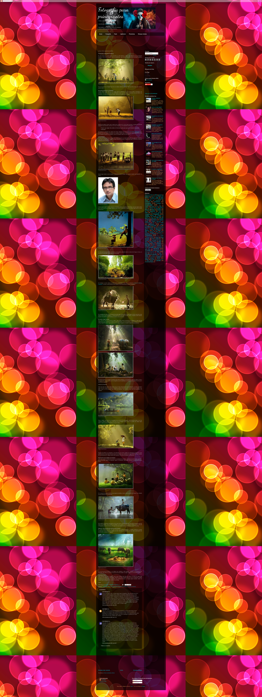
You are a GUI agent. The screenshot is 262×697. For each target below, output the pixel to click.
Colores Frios (148, 200)
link (106, 204)
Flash (115, 34)
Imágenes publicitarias (156, 221)
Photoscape (160, 233)
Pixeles (161, 235)
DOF (161, 206)
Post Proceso (118, 586)
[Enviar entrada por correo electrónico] (123, 584)
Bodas (162, 197)
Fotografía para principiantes (113, 12)
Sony (146, 247)
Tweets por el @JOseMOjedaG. (151, 93)
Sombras (153, 246)
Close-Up (159, 199)
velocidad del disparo (149, 261)
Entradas (135, 680)
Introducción (147, 222)
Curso (146, 206)
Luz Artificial (148, 226)
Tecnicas (134, 586)
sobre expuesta (150, 260)
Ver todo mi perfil (103, 681)
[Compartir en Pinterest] (130, 584)
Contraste (158, 203)
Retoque (130, 586)
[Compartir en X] (128, 584)
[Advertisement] (120, 659)
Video (161, 254)
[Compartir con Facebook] (129, 584)
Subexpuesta (159, 247)
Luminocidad (153, 225)
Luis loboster (105, 591)
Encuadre (158, 208)
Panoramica (159, 232)
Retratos (159, 243)
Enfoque (147, 210)
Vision (146, 255)
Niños (146, 231)
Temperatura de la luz (157, 250)
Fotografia (147, 214)
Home (100, 34)
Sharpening (147, 246)
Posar (152, 237)
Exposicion (152, 211)
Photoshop (132, 34)
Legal (158, 222)
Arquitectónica (148, 196)
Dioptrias (146, 207)
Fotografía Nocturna (149, 215)
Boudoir (148, 198)
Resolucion (159, 242)
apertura (159, 256)
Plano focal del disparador (159, 236)
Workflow (147, 256)
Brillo (157, 198)
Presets (147, 240)
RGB (146, 241)
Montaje (151, 229)
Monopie (146, 229)
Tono (146, 253)
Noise (157, 231)
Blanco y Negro (155, 197)
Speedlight (151, 247)
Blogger (143, 686)
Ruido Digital (147, 245)
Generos (146, 217)
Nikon (153, 230)
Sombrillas (159, 246)
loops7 (131, 686)
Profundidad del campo (156, 240)
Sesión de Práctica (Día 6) (157, 151)
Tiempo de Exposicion (149, 251)
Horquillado (161, 218)
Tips (158, 251)
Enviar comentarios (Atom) (109, 672)
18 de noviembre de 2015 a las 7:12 (109, 617)
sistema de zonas (160, 259)
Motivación (158, 229)
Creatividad (105, 586)
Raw (160, 241)
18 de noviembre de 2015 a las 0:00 (109, 605)
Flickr (113, 21)
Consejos (148, 203)
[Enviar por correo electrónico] (125, 584)
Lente (162, 222)
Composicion (157, 201)
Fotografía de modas (157, 216)
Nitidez (159, 230)
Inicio (121, 670)
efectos (109, 586)
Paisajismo (152, 232)
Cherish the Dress (152, 199)
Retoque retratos (142, 34)
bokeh (146, 258)
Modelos (151, 227)
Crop (160, 205)
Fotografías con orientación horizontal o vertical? (157, 125)
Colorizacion (158, 200)
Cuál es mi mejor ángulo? (157, 107)
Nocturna (151, 231)
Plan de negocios (150, 236)
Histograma (154, 218)
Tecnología (147, 250)
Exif (146, 211)
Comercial (147, 201)
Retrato (153, 243)
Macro (154, 226)
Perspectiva (147, 233)
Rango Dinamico (152, 241)
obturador (153, 259)
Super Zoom (147, 248)
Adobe (156, 194)
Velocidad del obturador (151, 254)
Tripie (160, 253)
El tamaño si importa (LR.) (157, 169)
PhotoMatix (154, 233)
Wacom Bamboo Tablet (157, 255)
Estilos (153, 210)
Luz (160, 225)
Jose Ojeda (104, 608)
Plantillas (147, 237)
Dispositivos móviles (110, 24)
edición (158, 258)
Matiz (159, 226)
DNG (157, 206)
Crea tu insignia (147, 75)
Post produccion (125, 586)
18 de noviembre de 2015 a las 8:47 (109, 643)
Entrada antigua (137, 670)
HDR (157, 217)
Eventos (159, 210)
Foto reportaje (158, 212)
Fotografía (108, 34)
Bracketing (153, 198)
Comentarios (136, 682)
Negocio (147, 230)
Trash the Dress (153, 253)
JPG (153, 222)
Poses (157, 237)
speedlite (158, 260)
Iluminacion (154, 220)
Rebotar (146, 242)
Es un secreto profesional (133, 131)
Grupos (152, 217)
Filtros (160, 211)
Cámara (152, 206)
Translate (154, 55)
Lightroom (123, 34)
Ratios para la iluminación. (157, 133)
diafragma (152, 258)
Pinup (158, 235)
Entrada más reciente (104, 670)
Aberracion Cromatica (149, 194)
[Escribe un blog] (126, 584)
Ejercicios (152, 208)
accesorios (153, 256)
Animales (160, 194)
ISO (148, 220)
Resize (152, 242)
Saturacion (159, 245)
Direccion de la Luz (154, 207)
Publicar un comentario (105, 645)
